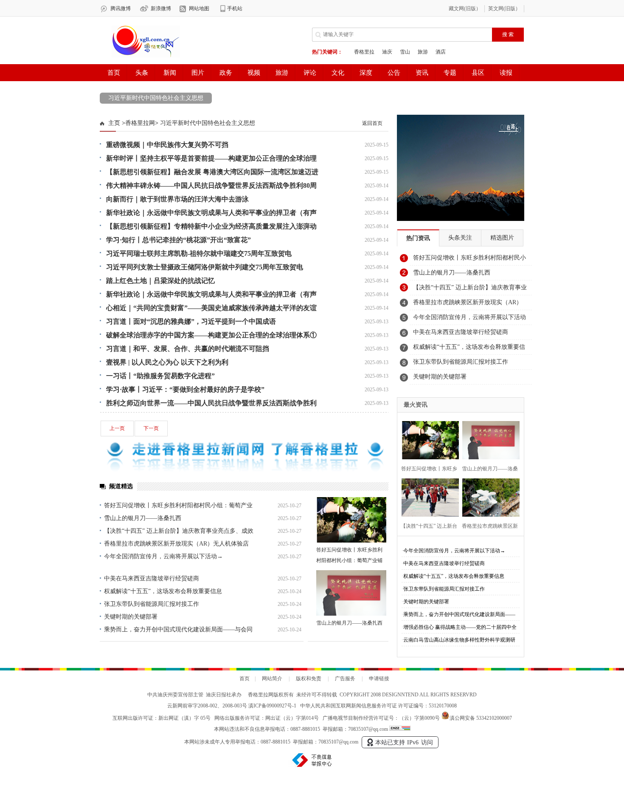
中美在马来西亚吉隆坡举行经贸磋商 (151, 578)
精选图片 (502, 238)
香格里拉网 (140, 123)
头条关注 (460, 238)
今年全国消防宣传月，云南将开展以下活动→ (163, 556)
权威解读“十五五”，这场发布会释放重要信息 (163, 591)
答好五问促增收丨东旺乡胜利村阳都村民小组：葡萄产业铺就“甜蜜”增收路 (349, 560)
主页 (114, 123)
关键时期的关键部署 (130, 617)
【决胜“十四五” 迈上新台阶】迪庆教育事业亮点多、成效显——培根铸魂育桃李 (470, 289)
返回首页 (372, 123)
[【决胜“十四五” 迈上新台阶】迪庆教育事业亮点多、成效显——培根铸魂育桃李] (427, 496)
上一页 (117, 428)
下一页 (151, 428)
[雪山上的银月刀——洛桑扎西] (351, 593)
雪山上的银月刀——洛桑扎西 (142, 518)
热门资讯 (418, 238)
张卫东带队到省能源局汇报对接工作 (151, 604)
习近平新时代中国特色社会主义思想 (155, 98)
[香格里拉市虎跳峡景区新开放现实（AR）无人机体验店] (488, 496)
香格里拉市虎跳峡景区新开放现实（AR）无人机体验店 (176, 543)
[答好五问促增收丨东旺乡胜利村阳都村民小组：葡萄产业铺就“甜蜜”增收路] (351, 520)
